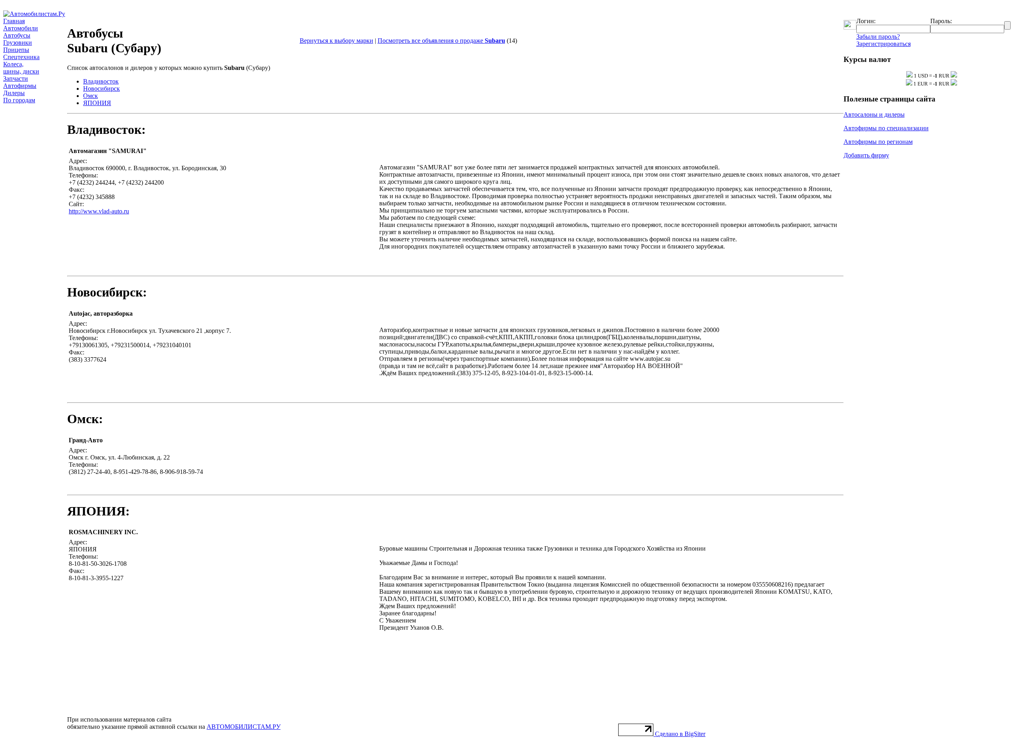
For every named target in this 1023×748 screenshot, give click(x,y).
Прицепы (16, 49)
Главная (14, 21)
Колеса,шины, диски (21, 68)
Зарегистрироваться (883, 43)
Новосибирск (101, 88)
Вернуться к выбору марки (336, 40)
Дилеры (14, 93)
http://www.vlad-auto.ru (99, 211)
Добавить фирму (866, 155)
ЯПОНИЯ (97, 102)
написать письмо (758, 150)
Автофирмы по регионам (878, 141)
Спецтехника (21, 57)
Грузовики (17, 42)
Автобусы (16, 35)
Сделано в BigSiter (680, 733)
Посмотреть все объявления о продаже (441, 40)
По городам (19, 100)
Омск (90, 95)
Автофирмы (19, 85)
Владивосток (101, 81)
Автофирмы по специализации (886, 128)
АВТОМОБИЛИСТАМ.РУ (244, 726)
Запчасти (15, 78)
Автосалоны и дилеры (874, 114)
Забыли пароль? (878, 36)
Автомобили (20, 28)
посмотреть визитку (813, 150)
